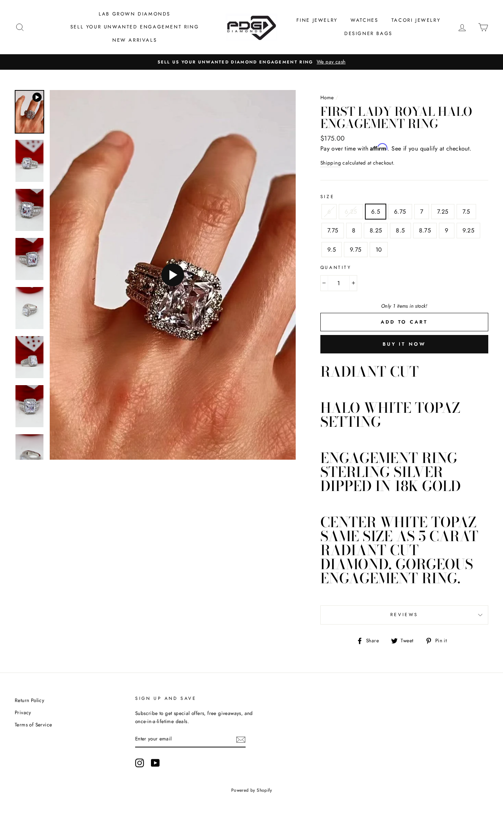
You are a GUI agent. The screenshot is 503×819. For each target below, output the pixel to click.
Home (327, 97)
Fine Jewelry (317, 20)
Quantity (336, 267)
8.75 (425, 230)
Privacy (23, 712)
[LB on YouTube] (155, 762)
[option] (251, 62)
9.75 (356, 249)
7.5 (466, 211)
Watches (364, 20)
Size (327, 196)
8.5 (400, 230)
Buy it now (404, 344)
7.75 (332, 230)
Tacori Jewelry (415, 20)
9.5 (331, 249)
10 (379, 249)
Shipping (330, 162)
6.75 (400, 211)
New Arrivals (134, 40)
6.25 (351, 211)
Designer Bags (368, 33)
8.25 (376, 230)
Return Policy (29, 700)
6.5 (375, 211)
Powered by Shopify (251, 790)
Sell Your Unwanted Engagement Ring (134, 26)
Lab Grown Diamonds (134, 13)
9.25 (468, 230)
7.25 (443, 211)
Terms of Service (33, 724)
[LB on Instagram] (139, 762)
